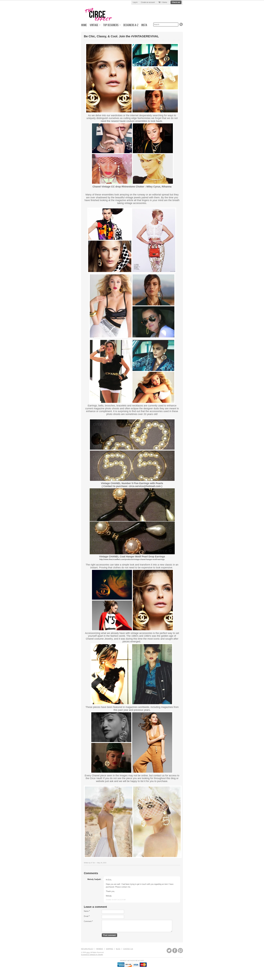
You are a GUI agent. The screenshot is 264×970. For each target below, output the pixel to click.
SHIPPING (109, 949)
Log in (135, 2)
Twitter (169, 950)
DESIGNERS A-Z (130, 25)
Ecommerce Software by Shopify (92, 954)
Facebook (174, 950)
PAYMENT (99, 949)
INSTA (144, 25)
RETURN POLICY (87, 949)
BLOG (118, 949)
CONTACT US (128, 949)
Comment (88, 921)
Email (87, 916)
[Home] (98, 21)
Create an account (148, 2)
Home (84, 25)
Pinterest (180, 950)
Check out (176, 2)
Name (87, 911)
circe (88, 952)
